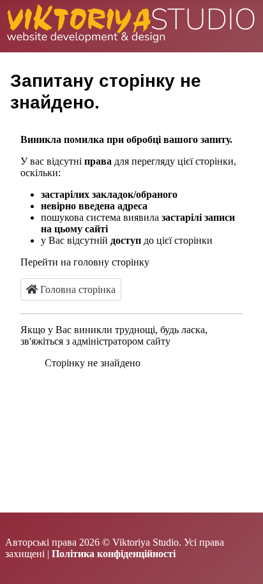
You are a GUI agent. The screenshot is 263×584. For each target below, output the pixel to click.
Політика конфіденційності (114, 553)
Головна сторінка (77, 289)
